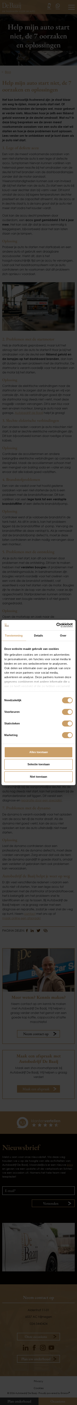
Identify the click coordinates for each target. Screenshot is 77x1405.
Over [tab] (63, 635)
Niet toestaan (38, 776)
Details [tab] (38, 635)
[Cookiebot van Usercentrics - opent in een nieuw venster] (56, 625)
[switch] (67, 712)
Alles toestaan (38, 752)
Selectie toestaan (38, 764)
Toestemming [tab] (14, 635)
